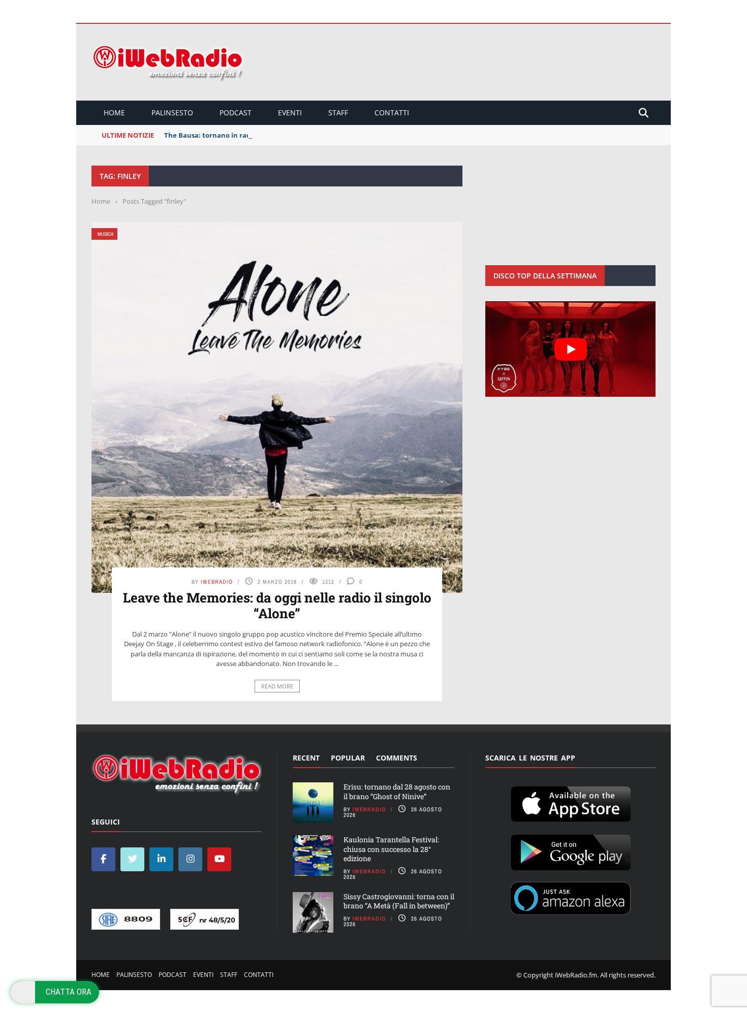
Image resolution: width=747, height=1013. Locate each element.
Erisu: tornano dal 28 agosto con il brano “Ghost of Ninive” (397, 791)
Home (114, 112)
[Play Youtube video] (570, 349)
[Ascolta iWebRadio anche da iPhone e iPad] (571, 802)
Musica (105, 234)
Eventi (290, 112)
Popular (348, 758)
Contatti (392, 112)
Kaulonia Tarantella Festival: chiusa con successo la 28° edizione (391, 849)
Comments (396, 758)
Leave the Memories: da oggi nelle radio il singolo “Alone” (277, 605)
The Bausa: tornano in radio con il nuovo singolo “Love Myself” (266, 135)
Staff (338, 112)
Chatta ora (68, 992)
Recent (306, 758)
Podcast (236, 112)
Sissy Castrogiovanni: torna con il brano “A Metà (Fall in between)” (399, 901)
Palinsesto (172, 112)
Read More (277, 686)
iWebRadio (217, 581)
